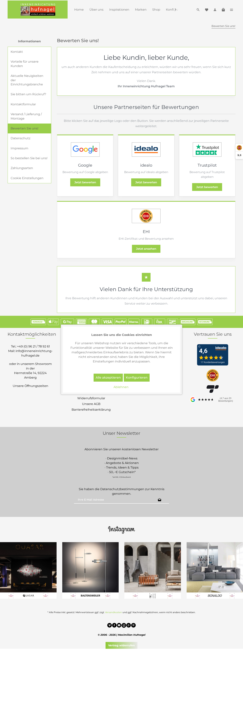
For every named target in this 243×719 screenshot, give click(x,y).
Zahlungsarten (22, 168)
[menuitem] (79, 9)
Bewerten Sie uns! (24, 128)
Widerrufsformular (91, 398)
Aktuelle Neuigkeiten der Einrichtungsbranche (27, 80)
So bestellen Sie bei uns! (29, 158)
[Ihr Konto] (215, 9)
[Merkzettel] (206, 9)
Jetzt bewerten (85, 182)
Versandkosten (113, 612)
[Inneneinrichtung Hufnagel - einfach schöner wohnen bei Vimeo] (109, 625)
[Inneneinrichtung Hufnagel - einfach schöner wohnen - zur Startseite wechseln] (38, 9)
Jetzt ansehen (146, 248)
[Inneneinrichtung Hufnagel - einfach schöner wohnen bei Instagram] (124, 625)
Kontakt (17, 52)
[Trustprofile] (213, 375)
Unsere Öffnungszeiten (30, 386)
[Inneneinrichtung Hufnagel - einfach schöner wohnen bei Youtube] (119, 625)
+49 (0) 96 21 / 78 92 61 (33, 346)
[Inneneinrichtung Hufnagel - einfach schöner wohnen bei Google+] (128, 625)
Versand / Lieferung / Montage (26, 116)
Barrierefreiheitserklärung (91, 409)
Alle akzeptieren (108, 377)
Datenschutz (20, 138)
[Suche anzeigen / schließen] (198, 9)
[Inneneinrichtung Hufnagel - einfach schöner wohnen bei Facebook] (114, 625)
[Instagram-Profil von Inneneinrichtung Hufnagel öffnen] (121, 529)
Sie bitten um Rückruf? (28, 94)
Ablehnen (121, 387)
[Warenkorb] (223, 9)
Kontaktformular (23, 104)
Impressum (19, 148)
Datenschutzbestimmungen (122, 489)
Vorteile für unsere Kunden (25, 64)
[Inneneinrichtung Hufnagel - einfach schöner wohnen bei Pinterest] (133, 625)
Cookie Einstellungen (27, 178)
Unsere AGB (91, 404)
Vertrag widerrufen (121, 645)
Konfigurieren (137, 377)
